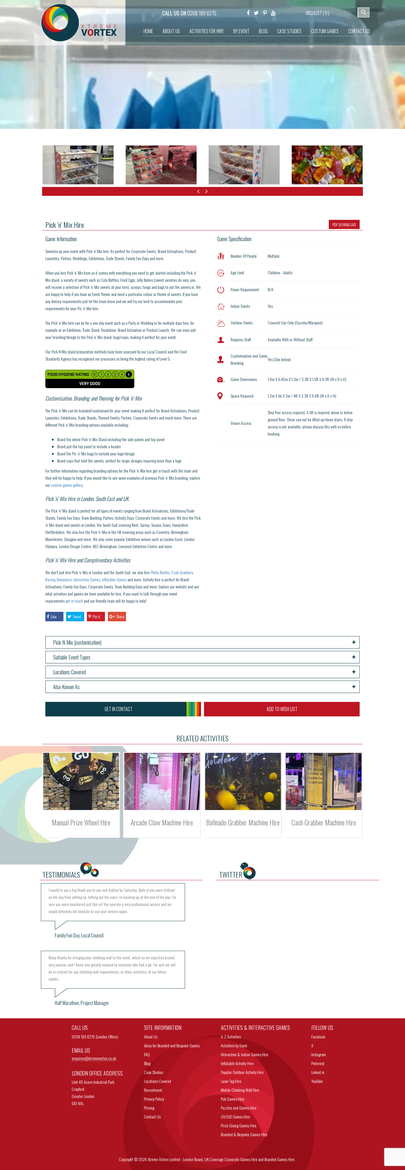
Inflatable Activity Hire (237, 1063)
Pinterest (317, 1063)
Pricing (149, 1108)
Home (148, 31)
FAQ (147, 1054)
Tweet (77, 616)
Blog (263, 31)
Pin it (96, 616)
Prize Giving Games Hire (238, 1125)
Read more (81, 789)
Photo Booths (160, 572)
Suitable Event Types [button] (71, 657)
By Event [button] (241, 31)
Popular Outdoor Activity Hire (242, 1072)
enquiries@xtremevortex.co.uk (94, 1058)
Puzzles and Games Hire (238, 1108)
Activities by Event (234, 1045)
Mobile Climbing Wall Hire (240, 1090)
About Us (171, 31)
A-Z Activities (231, 1036)
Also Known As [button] (66, 687)
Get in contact (119, 709)
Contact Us (359, 31)
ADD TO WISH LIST (282, 709)
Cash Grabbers (182, 572)
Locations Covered (157, 1081)
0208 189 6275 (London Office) (95, 1036)
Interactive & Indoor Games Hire (244, 1054)
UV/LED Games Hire (235, 1116)
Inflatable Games (114, 579)
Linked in (317, 1072)
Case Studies (289, 31)
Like (54, 616)
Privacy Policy (154, 1099)
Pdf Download (344, 224)
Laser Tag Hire (231, 1081)
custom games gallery (67, 485)
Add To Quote (81, 799)
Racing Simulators (58, 579)
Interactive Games (87, 579)
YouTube (317, 1081)
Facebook (318, 1036)
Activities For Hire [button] (206, 31)
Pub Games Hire (232, 1099)
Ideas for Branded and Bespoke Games (172, 1045)
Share (120, 616)
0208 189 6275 (201, 13)
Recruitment (153, 1090)
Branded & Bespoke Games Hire (244, 1134)
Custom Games (325, 31)
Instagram (318, 1054)
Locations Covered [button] (69, 672)
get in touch (74, 601)
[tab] (202, 642)
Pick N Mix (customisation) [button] (77, 642)
